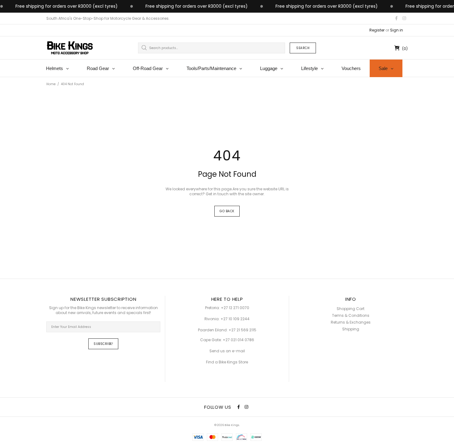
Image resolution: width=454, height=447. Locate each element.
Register (377, 30)
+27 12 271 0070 (235, 307)
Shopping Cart (350, 308)
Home (51, 84)
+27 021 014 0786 (238, 339)
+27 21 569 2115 (242, 330)
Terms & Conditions (350, 315)
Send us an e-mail (227, 351)
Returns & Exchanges (351, 322)
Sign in (396, 30)
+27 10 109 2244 (235, 319)
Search (302, 48)
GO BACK (227, 211)
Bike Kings (69, 48)
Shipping (350, 329)
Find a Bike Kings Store (227, 362)
